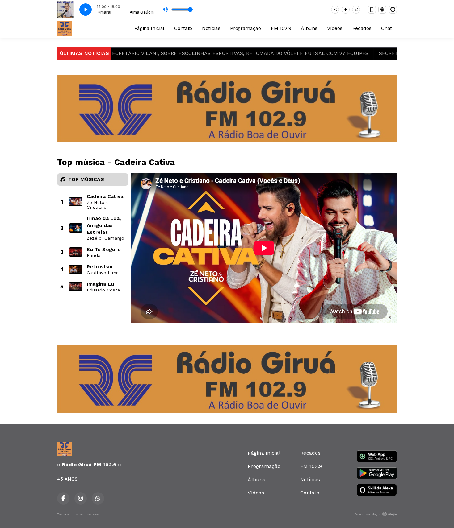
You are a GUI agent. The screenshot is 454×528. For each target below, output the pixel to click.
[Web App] (372, 10)
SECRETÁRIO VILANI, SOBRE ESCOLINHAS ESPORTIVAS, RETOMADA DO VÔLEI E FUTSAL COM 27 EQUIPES (215, 53)
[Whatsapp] (356, 10)
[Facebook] (346, 10)
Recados (362, 28)
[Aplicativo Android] (382, 10)
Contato (183, 28)
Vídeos (334, 28)
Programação (245, 28)
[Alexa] (393, 10)
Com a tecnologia (367, 514)
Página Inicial (149, 28)
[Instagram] (335, 10)
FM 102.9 (281, 28)
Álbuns (309, 28)
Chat (386, 28)
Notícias (211, 28)
